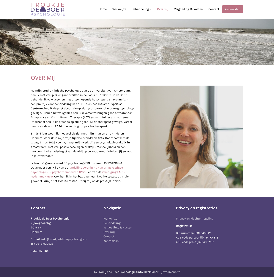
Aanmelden (232, 9)
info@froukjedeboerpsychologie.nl (64, 239)
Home (103, 9)
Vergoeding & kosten (188, 9)
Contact (213, 9)
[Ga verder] (137, 59)
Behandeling (141, 9)
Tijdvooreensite (169, 272)
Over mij (163, 9)
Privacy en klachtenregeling (194, 218)
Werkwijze (119, 9)
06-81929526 (44, 243)
